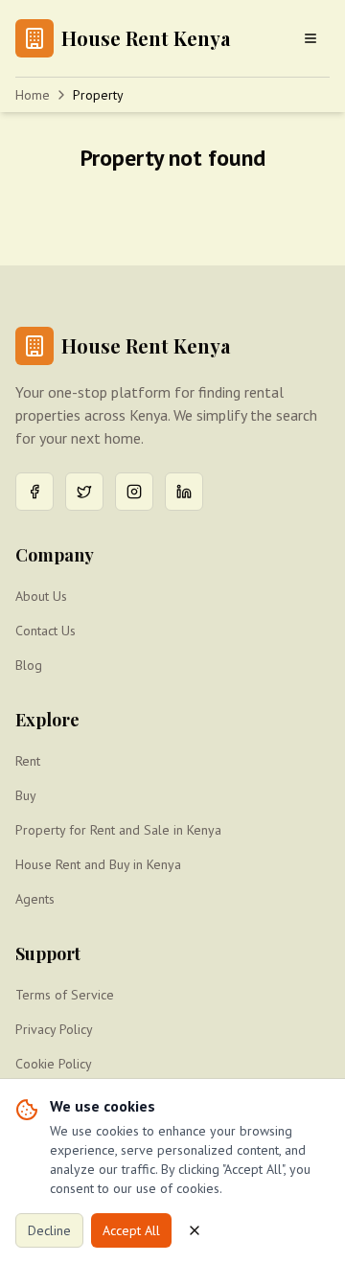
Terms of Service (64, 994)
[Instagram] (134, 491)
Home (32, 94)
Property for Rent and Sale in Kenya (118, 829)
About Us (41, 596)
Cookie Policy (53, 1063)
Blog (28, 665)
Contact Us (45, 630)
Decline (49, 1230)
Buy (25, 795)
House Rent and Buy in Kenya (98, 864)
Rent (27, 760)
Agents (35, 898)
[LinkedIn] (184, 491)
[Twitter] (84, 491)
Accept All (131, 1230)
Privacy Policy (54, 1029)
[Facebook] (34, 491)
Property (98, 94)
